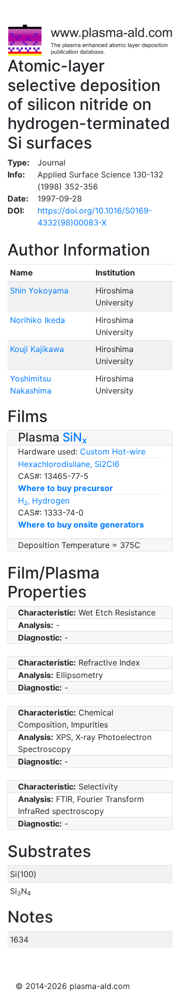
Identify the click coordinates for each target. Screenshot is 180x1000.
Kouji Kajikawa (37, 349)
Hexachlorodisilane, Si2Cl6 (69, 464)
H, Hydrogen (44, 501)
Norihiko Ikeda (37, 320)
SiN (74, 437)
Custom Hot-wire (113, 451)
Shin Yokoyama (39, 291)
